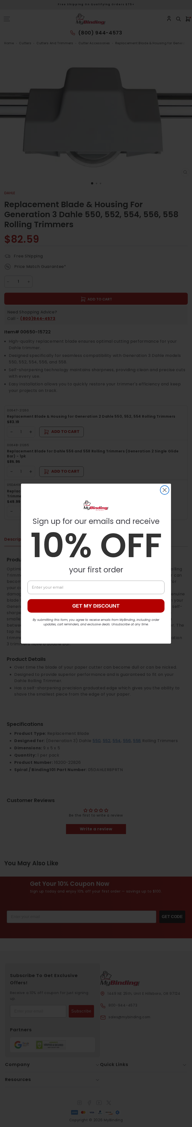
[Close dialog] (164, 490)
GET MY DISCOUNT (96, 606)
